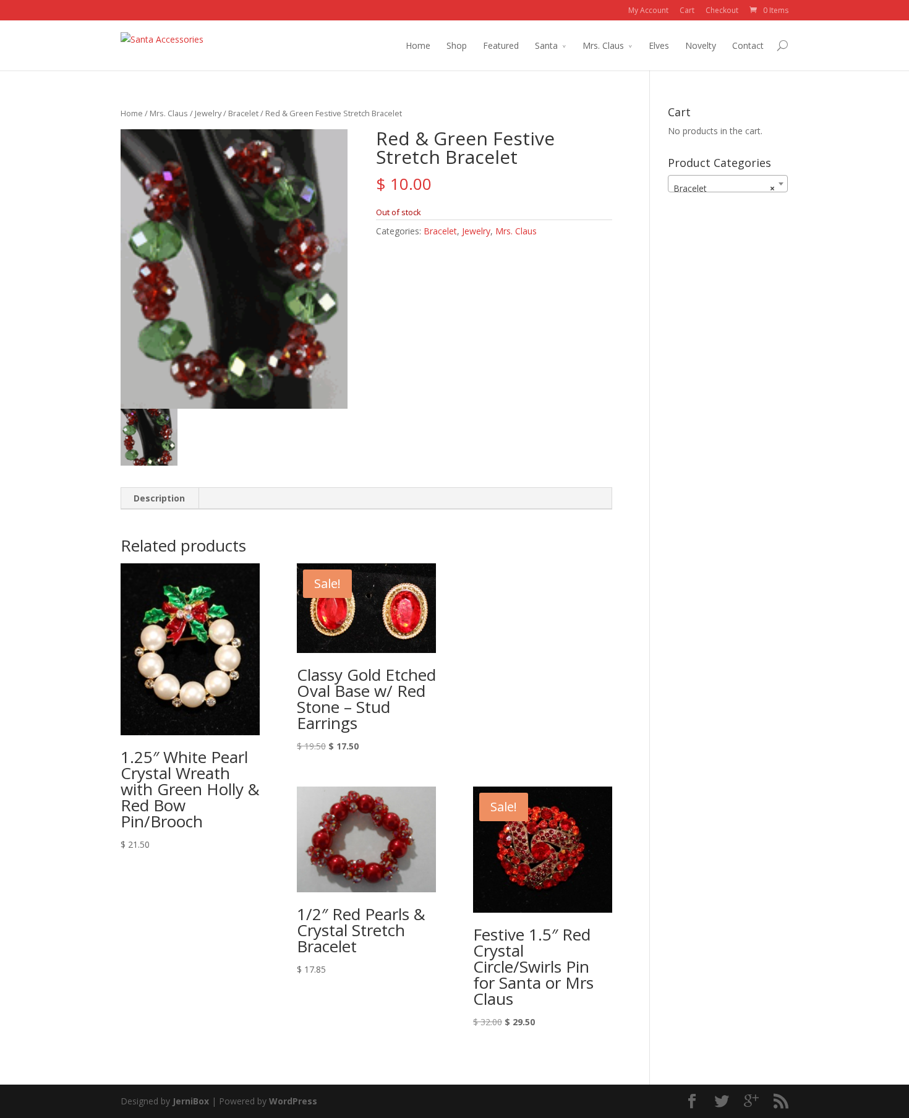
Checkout (722, 10)
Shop (456, 45)
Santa (546, 45)
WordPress (293, 1101)
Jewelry (208, 113)
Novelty (700, 45)
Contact (748, 45)
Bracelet (243, 113)
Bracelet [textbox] (724, 188)
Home (418, 45)
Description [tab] (159, 498)
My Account (648, 10)
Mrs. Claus (603, 45)
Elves (659, 45)
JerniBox (191, 1101)
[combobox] (728, 183)
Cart (687, 10)
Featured (501, 45)
